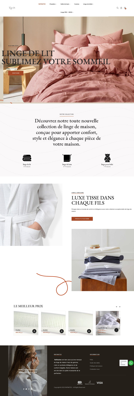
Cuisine (76, 4)
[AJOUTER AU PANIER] (34, 331)
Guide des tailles (95, 363)
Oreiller (18, 330)
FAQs (91, 359)
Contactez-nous (95, 369)
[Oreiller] (26, 323)
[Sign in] (121, 8)
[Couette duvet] (108, 323)
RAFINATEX (42, 4)
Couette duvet (102, 328)
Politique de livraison (96, 366)
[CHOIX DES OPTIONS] (116, 330)
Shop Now (15, 73)
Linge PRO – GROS (67, 12)
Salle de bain (65, 4)
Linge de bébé (88, 4)
